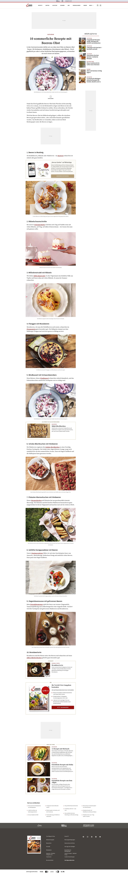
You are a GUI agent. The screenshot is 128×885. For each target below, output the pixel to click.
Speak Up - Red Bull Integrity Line (50, 854)
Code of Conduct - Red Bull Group (71, 854)
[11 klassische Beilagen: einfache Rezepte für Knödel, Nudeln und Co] (82, 79)
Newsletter (48, 843)
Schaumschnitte (39, 225)
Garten (47, 5)
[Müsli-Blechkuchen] (38, 431)
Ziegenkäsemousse (36, 604)
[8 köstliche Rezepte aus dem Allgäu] (38, 785)
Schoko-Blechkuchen (52, 447)
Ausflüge (54, 5)
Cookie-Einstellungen (70, 857)
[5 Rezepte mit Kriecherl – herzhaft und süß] (82, 48)
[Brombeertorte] (38, 670)
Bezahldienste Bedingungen (68, 850)
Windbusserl (44, 378)
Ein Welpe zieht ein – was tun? (70, 809)
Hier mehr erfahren (63, 176)
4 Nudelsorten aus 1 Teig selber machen (88, 815)
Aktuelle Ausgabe (50, 839)
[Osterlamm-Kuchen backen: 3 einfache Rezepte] (82, 56)
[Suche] (97, 5)
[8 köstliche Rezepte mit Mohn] (38, 769)
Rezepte (40, 5)
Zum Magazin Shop (50, 836)
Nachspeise (54, 424)
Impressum (48, 857)
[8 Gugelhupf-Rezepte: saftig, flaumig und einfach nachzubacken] (82, 41)
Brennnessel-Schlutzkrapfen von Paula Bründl (89, 806)
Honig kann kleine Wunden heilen (52, 806)
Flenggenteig (31, 329)
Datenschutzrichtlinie (70, 843)
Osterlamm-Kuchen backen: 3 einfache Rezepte (93, 57)
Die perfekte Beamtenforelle (71, 805)
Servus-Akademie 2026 (33, 815)
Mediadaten (49, 850)
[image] (34, 845)
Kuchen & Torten (56, 663)
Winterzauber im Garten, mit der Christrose (53, 811)
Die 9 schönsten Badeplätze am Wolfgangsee (34, 806)
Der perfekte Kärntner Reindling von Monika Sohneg (71, 814)
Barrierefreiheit (49, 860)
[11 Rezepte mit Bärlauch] (38, 753)
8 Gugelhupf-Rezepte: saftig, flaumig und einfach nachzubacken (93, 41)
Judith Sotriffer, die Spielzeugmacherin (32, 811)
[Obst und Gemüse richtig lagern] (82, 72)
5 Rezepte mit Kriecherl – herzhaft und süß (94, 48)
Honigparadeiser (37, 553)
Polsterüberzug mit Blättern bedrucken (53, 815)
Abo (69, 5)
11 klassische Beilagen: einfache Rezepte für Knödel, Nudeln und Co (94, 80)
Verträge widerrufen (69, 860)
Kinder (85, 5)
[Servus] (29, 5)
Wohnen (62, 5)
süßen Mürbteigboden (34, 658)
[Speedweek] (88, 825)
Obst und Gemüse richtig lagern (94, 71)
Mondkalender (76, 5)
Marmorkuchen (36, 500)
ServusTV (67, 836)
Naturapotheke (90, 61)
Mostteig (60, 156)
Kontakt (48, 846)
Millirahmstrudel (39, 276)
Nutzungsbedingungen (70, 839)
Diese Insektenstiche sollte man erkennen (93, 64)
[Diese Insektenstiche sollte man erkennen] (82, 64)
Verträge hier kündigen (70, 846)
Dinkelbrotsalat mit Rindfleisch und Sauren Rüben (89, 811)
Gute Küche (50, 34)
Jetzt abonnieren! (63, 707)
